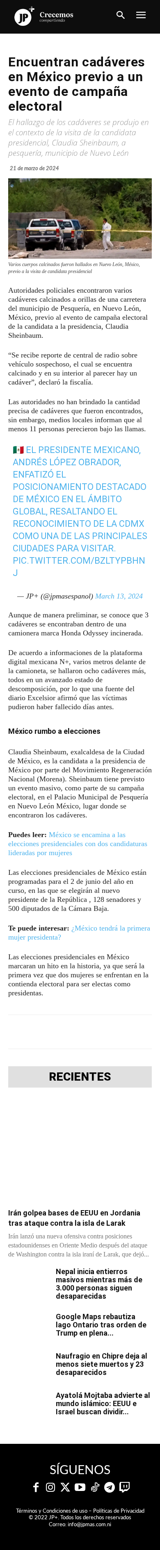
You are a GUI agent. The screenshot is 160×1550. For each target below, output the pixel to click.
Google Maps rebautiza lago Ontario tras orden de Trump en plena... (101, 1324)
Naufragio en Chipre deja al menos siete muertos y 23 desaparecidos (101, 1364)
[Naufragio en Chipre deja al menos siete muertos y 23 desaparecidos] (28, 1366)
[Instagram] (50, 1487)
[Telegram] (80, 1032)
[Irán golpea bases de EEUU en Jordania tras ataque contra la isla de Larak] (80, 1150)
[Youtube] (80, 1487)
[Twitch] (124, 1487)
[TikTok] (94, 1487)
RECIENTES (80, 1077)
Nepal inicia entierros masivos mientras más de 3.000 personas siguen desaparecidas (99, 1283)
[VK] (118, 1032)
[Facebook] (42, 1032)
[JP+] (44, 16)
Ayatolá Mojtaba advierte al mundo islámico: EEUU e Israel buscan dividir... (103, 1403)
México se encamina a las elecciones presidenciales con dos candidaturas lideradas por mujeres (77, 844)
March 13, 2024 (119, 596)
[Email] (136, 1032)
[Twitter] (65, 1487)
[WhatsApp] (99, 1032)
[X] (61, 1032)
